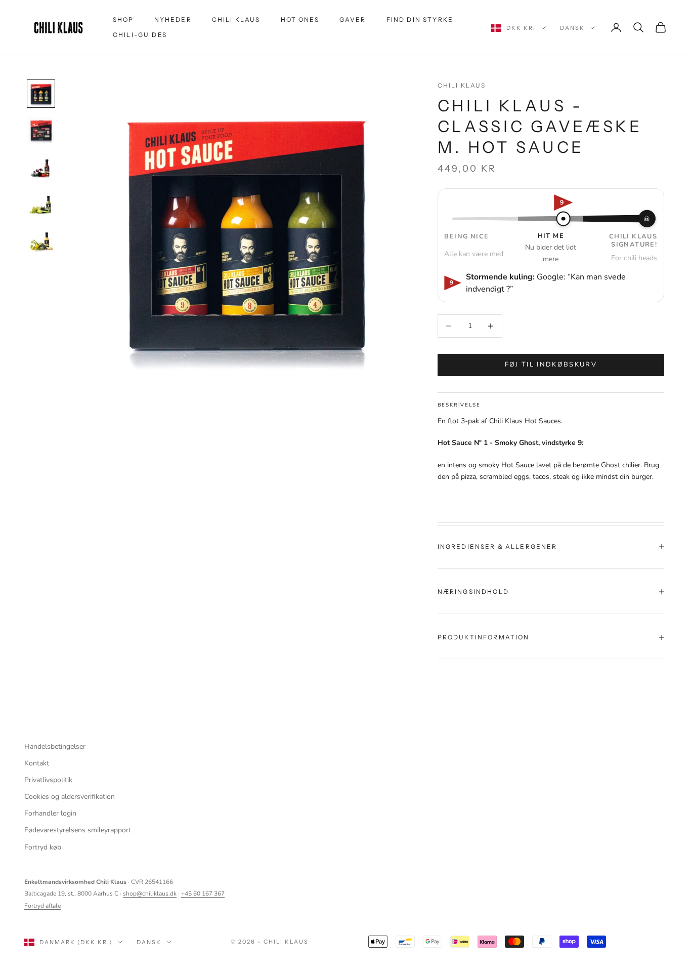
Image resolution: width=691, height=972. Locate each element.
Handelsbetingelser (54, 746)
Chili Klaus (462, 85)
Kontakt (36, 763)
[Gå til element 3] (41, 166)
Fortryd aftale (42, 906)
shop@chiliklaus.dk (150, 893)
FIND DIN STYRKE (419, 19)
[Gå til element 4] (41, 203)
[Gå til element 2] (41, 130)
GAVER (352, 19)
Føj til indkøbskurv (551, 364)
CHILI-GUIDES (140, 34)
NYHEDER (173, 19)
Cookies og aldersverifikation (69, 796)
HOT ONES (300, 19)
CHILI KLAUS (236, 19)
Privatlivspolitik (48, 780)
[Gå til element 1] (41, 93)
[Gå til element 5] (41, 239)
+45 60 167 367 (203, 893)
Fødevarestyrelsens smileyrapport (77, 830)
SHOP (123, 19)
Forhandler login (50, 813)
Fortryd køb (42, 847)
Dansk (572, 27)
